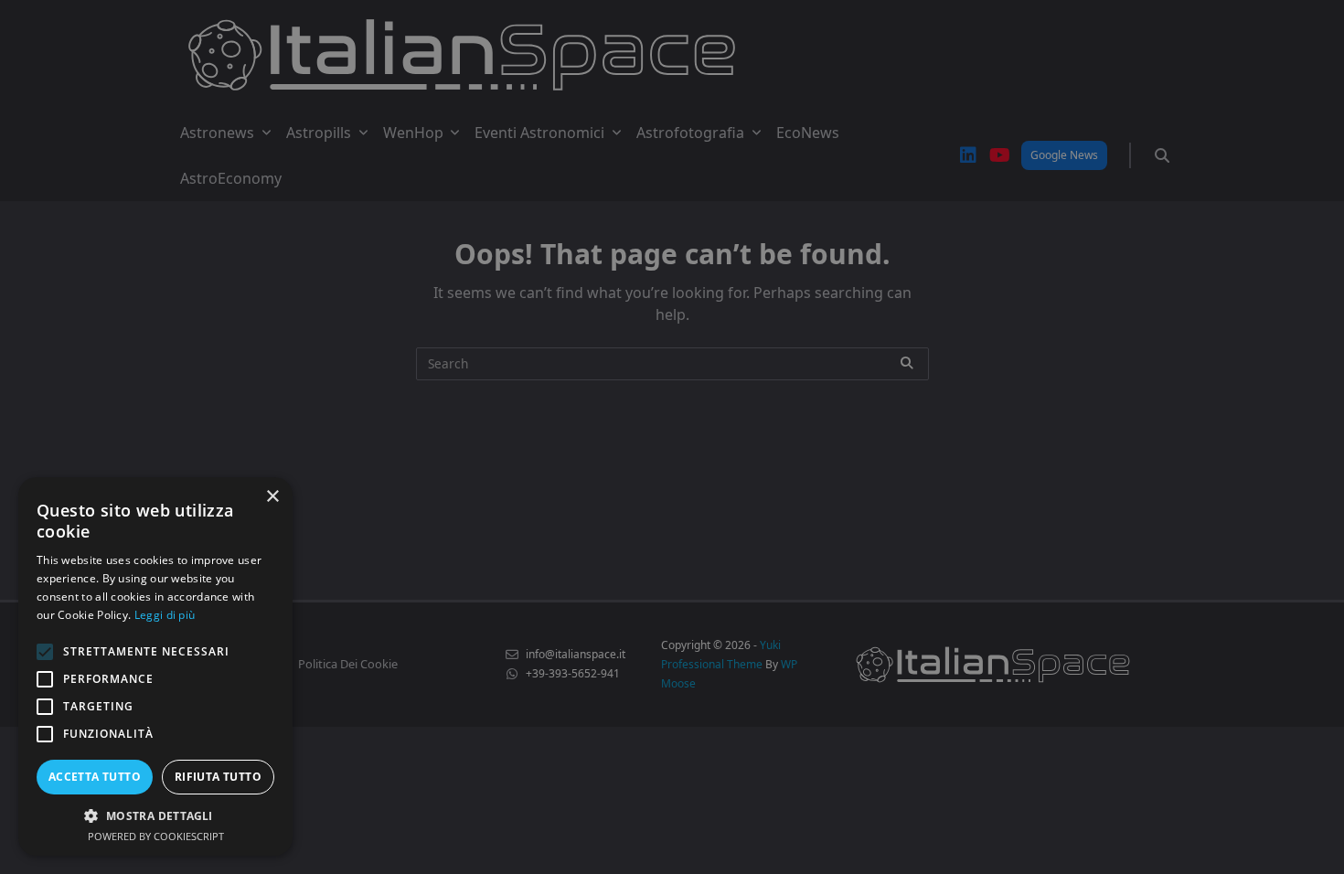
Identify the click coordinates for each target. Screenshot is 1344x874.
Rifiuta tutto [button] (218, 776)
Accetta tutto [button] (94, 776)
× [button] (272, 497)
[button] (155, 815)
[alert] (672, 437)
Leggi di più (165, 615)
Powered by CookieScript (156, 836)
